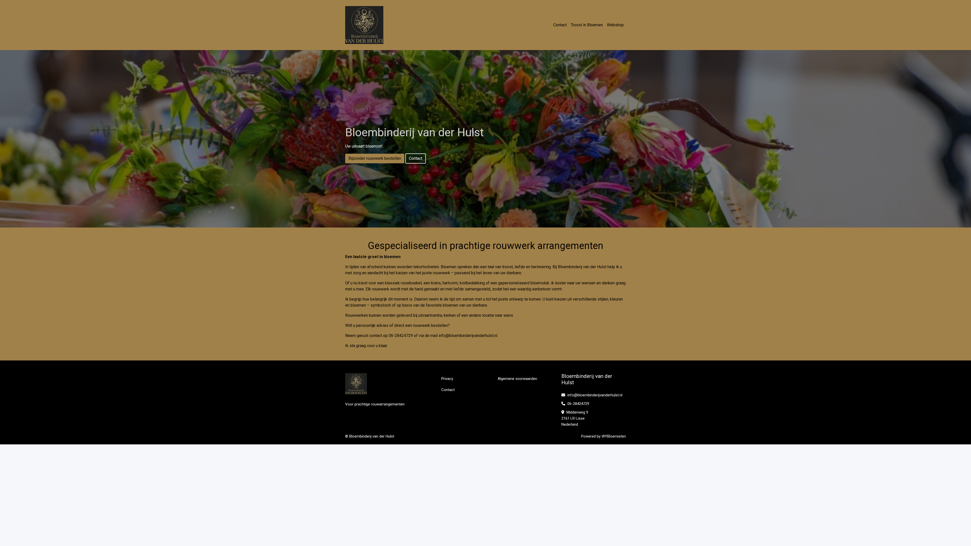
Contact (560, 24)
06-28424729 (577, 403)
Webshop (615, 24)
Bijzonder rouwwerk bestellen (374, 158)
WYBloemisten (614, 436)
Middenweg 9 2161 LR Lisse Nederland (574, 418)
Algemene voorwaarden (517, 378)
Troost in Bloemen (587, 24)
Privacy (447, 378)
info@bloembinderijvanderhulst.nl (468, 335)
